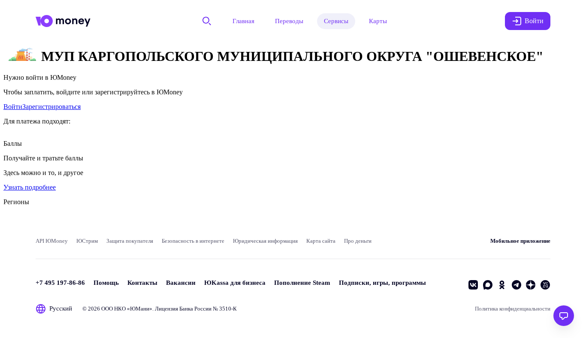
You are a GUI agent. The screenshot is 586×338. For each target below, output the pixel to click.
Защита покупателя (129, 241)
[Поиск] (207, 21)
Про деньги (358, 241)
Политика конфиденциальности (512, 308)
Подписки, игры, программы (382, 282)
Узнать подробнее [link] (29, 187)
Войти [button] (534, 20)
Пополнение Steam (302, 282)
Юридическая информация (265, 241)
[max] (488, 285)
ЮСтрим (87, 241)
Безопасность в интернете (193, 241)
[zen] (531, 285)
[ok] (502, 285)
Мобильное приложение (520, 241)
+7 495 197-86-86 (60, 282)
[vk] (473, 285)
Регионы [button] (16, 201)
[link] (12, 106)
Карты (378, 21)
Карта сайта (320, 241)
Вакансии (181, 282)
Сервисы (336, 21)
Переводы (289, 21)
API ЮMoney (52, 241)
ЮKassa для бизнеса (235, 282)
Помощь (106, 282)
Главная (243, 21)
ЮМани (139, 308)
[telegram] (516, 285)
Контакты (142, 282)
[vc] (545, 285)
